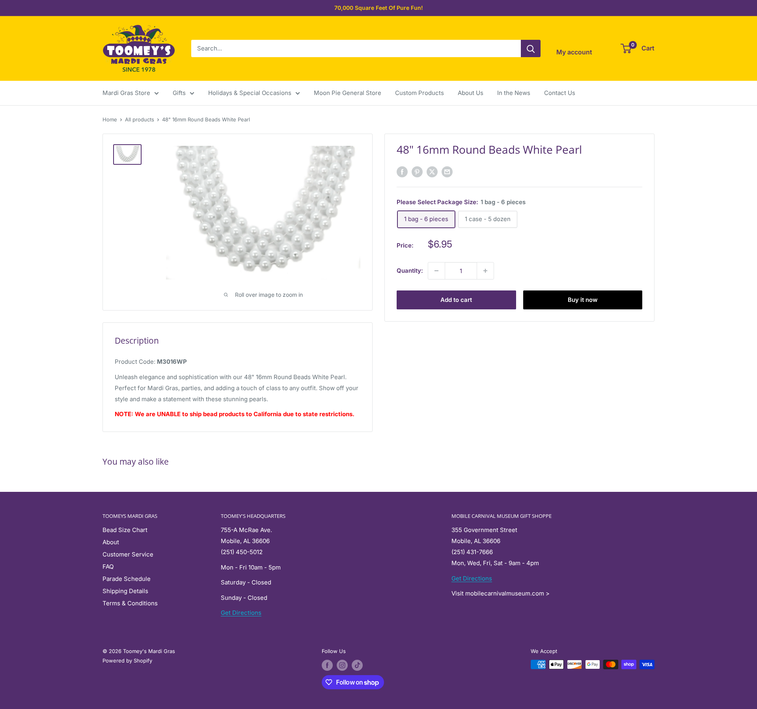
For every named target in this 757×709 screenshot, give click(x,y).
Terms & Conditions (130, 603)
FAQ (108, 566)
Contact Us (559, 93)
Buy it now (583, 299)
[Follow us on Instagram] (342, 665)
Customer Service (128, 554)
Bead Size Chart (125, 530)
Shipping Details (125, 591)
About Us (470, 93)
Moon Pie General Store (347, 93)
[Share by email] (447, 171)
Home (110, 119)
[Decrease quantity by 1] (436, 270)
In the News (513, 93)
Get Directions (241, 612)
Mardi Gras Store (126, 93)
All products (139, 119)
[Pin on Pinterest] (417, 171)
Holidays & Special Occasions (249, 93)
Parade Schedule (127, 578)
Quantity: (410, 270)
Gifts (179, 93)
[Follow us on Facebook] (327, 665)
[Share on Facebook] (402, 171)
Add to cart (456, 299)
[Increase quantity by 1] (485, 270)
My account (574, 52)
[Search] (531, 48)
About (111, 542)
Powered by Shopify (127, 660)
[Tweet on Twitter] (432, 171)
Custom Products (419, 93)
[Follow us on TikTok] (357, 665)
